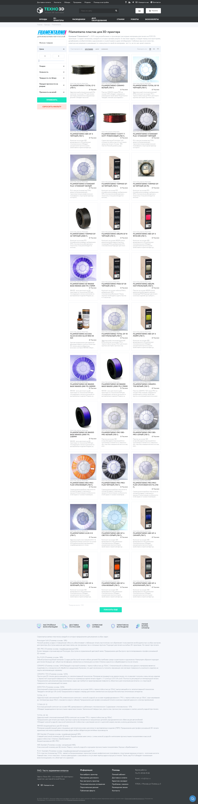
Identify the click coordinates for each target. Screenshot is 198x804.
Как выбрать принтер (88, 774)
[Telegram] (133, 2)
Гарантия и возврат (119, 781)
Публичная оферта (87, 790)
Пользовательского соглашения (76, 800)
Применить (51, 100)
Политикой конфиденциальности (134, 799)
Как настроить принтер (89, 781)
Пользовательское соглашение (92, 784)
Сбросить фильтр (51, 106)
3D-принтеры (58, 19)
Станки (120, 19)
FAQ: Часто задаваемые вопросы (52, 770)
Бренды (43, 19)
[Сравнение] (140, 10)
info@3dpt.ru (145, 778)
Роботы (135, 19)
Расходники (78, 19)
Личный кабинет (118, 774)
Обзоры (67, 2)
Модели (87, 2)
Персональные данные (89, 787)
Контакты (57, 2)
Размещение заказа (119, 787)
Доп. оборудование (99, 19)
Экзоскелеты (152, 19)
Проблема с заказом (120, 784)
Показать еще (111, 610)
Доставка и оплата (44, 2)
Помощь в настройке (101, 2)
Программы (77, 2)
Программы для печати (89, 778)
